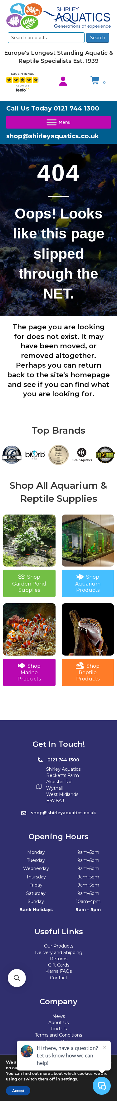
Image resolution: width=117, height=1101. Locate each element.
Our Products (58, 946)
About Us (58, 1022)
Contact (58, 978)
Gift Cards (58, 965)
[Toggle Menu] (58, 122)
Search (97, 37)
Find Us (59, 1029)
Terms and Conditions (58, 1035)
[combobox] (46, 37)
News (58, 1016)
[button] (17, 978)
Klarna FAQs (58, 971)
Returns (58, 959)
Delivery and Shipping (58, 952)
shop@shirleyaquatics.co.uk (52, 136)
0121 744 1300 (76, 108)
